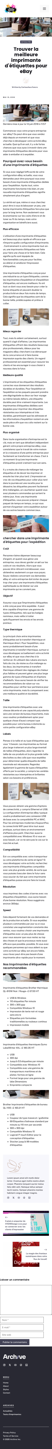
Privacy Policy (9, 1432)
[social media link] (8, 1198)
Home (5, 1383)
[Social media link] (4, 1365)
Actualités (26, 42)
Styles (6, 1389)
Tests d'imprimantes (12, 1414)
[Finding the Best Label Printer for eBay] (26, 120)
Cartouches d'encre (29, 87)
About (6, 1386)
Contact (6, 1393)
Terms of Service (10, 1436)
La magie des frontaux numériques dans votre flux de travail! (36, 1256)
